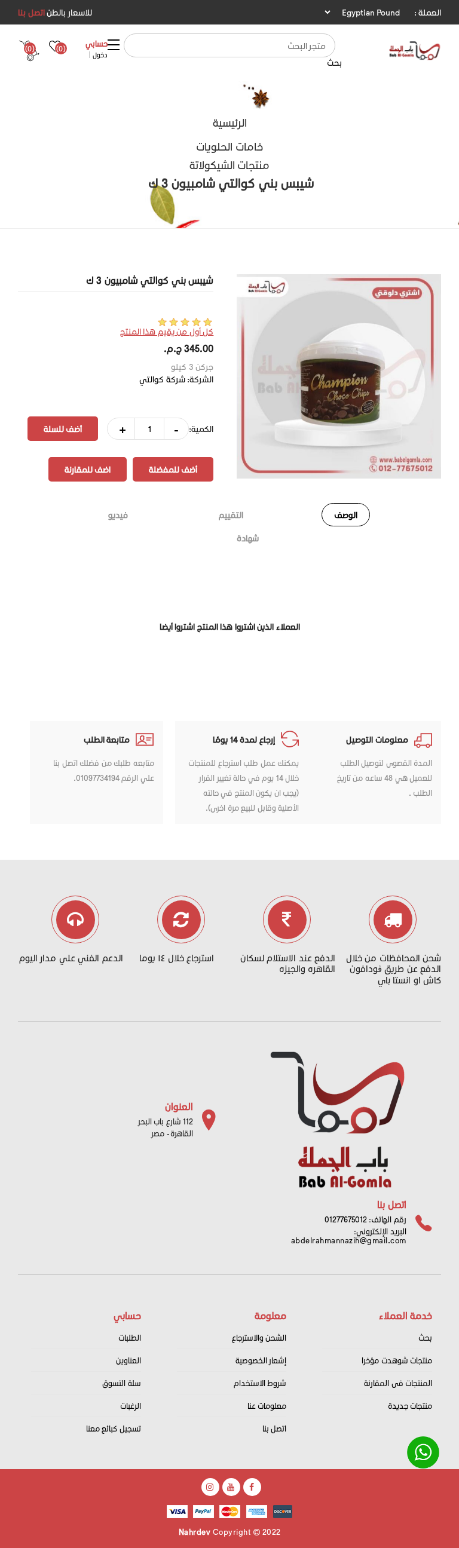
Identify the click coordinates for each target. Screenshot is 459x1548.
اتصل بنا (31, 12)
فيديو (118, 515)
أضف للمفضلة (173, 469)
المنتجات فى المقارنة (398, 1382)
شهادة (248, 538)
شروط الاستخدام (260, 1382)
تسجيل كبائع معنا (113, 1428)
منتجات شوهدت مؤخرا (397, 1360)
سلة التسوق (121, 1382)
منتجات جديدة (410, 1405)
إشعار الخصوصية (261, 1360)
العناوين (128, 1360)
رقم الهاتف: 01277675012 (365, 1219)
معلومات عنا (267, 1405)
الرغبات (130, 1405)
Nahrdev (195, 1531)
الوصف (345, 515)
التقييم (231, 515)
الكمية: (201, 429)
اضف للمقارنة (88, 469)
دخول (100, 54)
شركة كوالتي (162, 379)
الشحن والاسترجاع (259, 1337)
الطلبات (129, 1337)
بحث (334, 62)
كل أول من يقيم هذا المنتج (167, 331)
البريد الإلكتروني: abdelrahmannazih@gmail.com (348, 1235)
